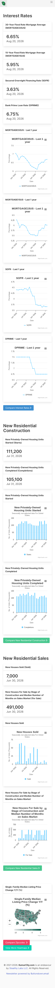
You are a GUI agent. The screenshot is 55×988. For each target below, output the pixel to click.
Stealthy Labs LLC (18, 968)
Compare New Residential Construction (25, 640)
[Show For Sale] (27, 855)
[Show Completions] (28, 627)
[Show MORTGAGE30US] (27, 186)
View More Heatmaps (16, 948)
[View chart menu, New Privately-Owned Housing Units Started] (45, 508)
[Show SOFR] (27, 325)
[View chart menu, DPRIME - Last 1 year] (45, 348)
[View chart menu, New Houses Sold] (45, 733)
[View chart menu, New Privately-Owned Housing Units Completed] (45, 581)
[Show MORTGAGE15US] (27, 256)
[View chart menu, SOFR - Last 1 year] (45, 279)
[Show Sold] (28, 779)
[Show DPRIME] (27, 395)
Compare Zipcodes (15, 942)
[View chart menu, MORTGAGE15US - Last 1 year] (45, 209)
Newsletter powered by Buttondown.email (27, 973)
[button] (51, 3)
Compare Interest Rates (17, 407)
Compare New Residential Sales (21, 868)
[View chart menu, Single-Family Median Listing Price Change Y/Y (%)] (45, 900)
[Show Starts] (27, 555)
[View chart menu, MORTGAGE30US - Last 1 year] (45, 140)
